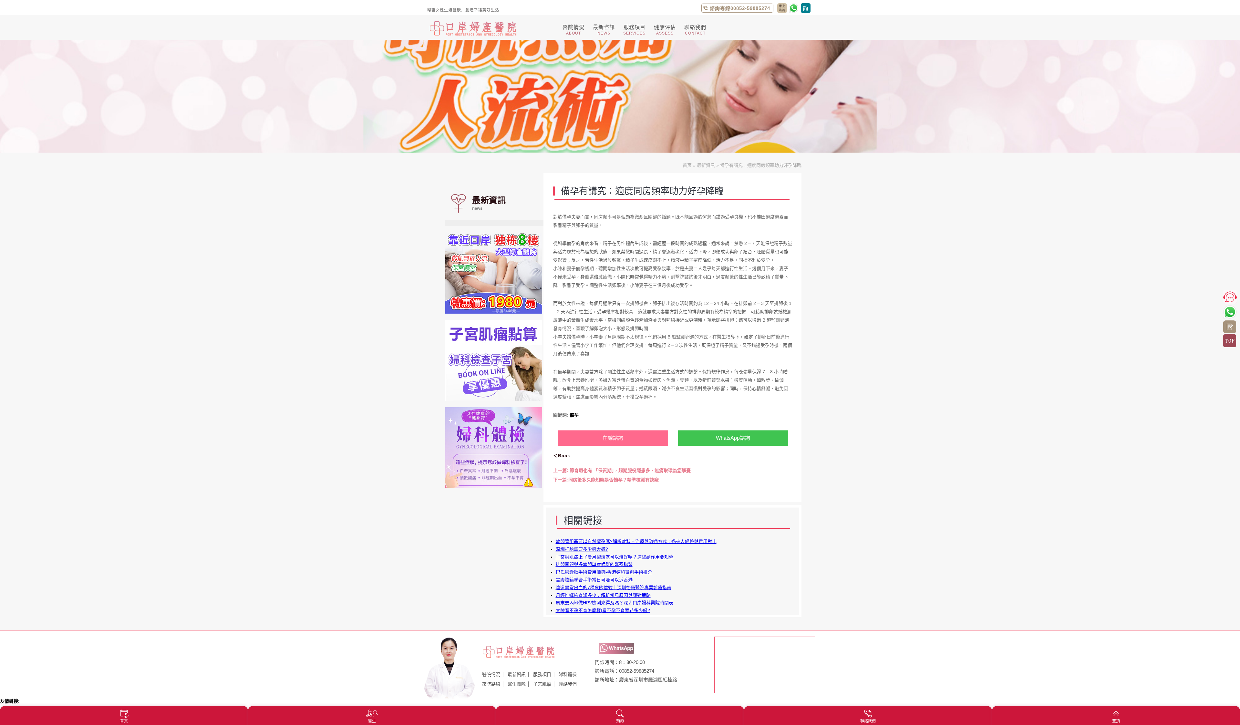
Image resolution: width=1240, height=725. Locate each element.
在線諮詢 (613, 438)
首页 (687, 165)
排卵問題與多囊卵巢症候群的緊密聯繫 (594, 564)
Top (1229, 340)
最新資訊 (706, 165)
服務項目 (542, 674)
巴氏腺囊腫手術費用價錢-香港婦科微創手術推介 (604, 572)
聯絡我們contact (782, 8)
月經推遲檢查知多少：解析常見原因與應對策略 (603, 595)
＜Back (561, 455)
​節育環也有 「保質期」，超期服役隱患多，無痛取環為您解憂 (622, 470)
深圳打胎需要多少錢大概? (582, 549)
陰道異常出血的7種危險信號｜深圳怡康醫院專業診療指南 (613, 587)
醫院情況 (491, 674)
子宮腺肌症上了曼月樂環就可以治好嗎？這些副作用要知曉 (614, 556)
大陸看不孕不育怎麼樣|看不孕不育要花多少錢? (603, 610)
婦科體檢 (568, 674)
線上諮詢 (1229, 326)
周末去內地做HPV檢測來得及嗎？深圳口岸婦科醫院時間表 (614, 602)
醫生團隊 (517, 684)
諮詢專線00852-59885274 (740, 8)
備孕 (574, 415)
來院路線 (491, 684)
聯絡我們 (568, 684)
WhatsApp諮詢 (733, 438)
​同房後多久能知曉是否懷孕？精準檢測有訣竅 (606, 479)
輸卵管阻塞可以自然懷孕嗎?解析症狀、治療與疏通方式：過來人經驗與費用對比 (636, 541)
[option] (620, 96)
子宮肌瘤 (542, 684)
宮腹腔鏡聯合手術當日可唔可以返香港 (594, 579)
